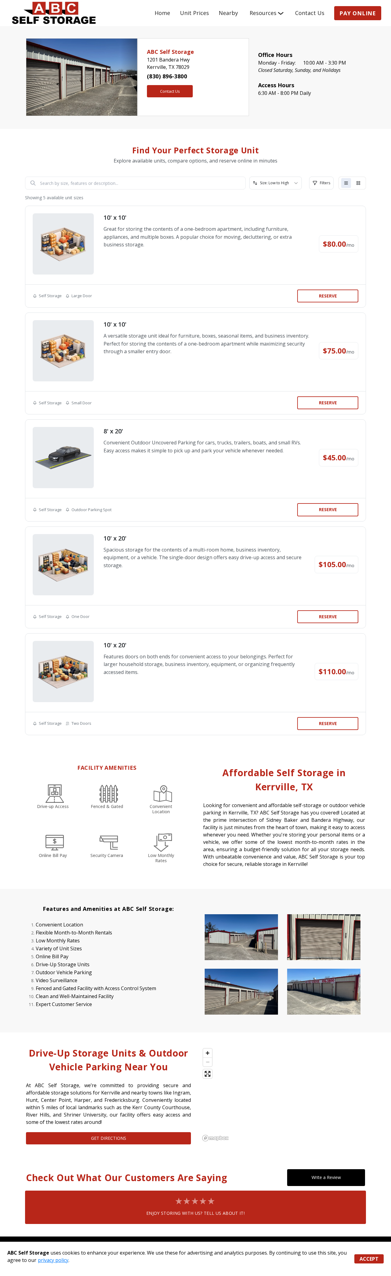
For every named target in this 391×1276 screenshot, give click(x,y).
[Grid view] (358, 183)
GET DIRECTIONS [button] (108, 1138)
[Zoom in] (207, 1053)
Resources (263, 13)
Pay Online (357, 13)
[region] (282, 1094)
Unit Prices (194, 13)
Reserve (328, 296)
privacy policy (53, 1260)
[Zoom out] (207, 1061)
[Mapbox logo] (215, 1138)
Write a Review (326, 1177)
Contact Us (309, 13)
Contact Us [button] (170, 91)
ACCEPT (369, 1258)
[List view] (346, 183)
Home (162, 13)
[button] (34, 77)
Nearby (228, 13)
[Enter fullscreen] (207, 1073)
